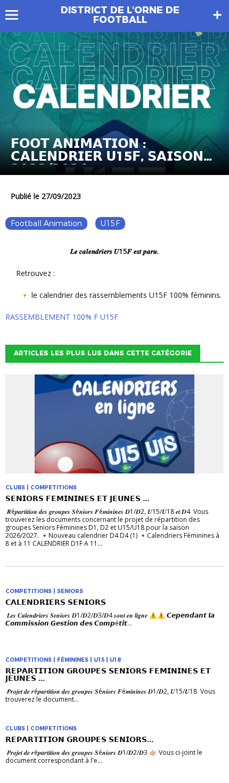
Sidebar (217, 15)
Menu (16, 15)
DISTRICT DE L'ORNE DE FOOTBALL (120, 15)
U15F (110, 223)
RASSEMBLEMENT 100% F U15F (61, 317)
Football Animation (46, 223)
